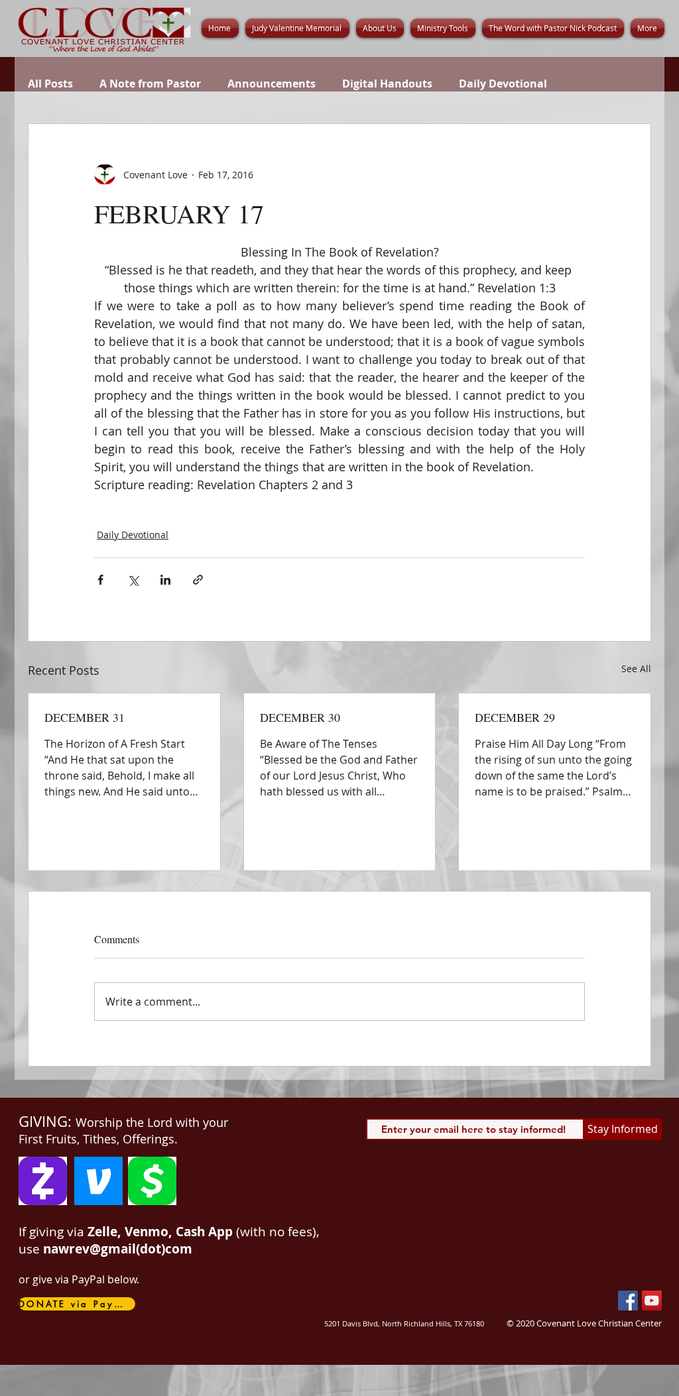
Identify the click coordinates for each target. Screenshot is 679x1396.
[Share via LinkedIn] (165, 579)
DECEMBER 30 (300, 717)
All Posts (50, 83)
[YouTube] (652, 1300)
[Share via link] (198, 579)
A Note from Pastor (150, 83)
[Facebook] (628, 1300)
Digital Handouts (387, 83)
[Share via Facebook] (100, 579)
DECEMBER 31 (84, 717)
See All (636, 668)
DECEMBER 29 (515, 717)
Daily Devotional (503, 83)
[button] (380, 28)
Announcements (271, 83)
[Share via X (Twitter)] (133, 579)
